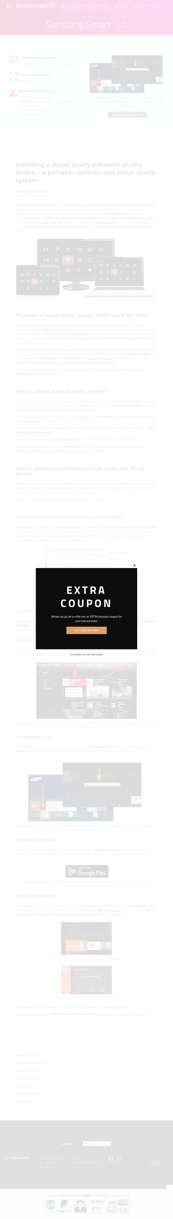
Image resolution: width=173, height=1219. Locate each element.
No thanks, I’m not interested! (86, 654)
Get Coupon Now (87, 630)
